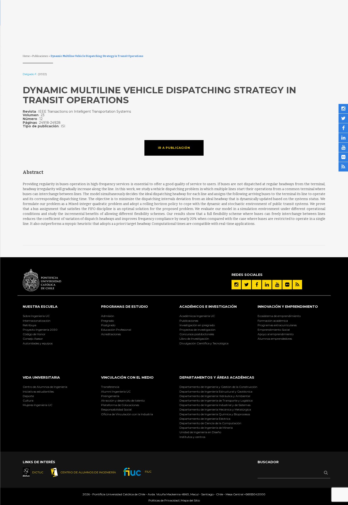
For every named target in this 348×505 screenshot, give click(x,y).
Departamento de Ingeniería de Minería (206, 427)
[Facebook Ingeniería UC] (256, 284)
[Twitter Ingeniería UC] (246, 284)
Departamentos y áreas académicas (216, 377)
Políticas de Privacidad (163, 500)
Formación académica (273, 320)
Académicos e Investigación (208, 306)
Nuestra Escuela (40, 306)
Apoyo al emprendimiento (276, 334)
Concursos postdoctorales (196, 334)
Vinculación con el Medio (127, 377)
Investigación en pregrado (197, 325)
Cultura (28, 400)
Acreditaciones (111, 334)
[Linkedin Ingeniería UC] (267, 284)
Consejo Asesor (33, 338)
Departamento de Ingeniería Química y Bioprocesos (214, 414)
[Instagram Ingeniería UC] (236, 284)
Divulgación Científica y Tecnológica (203, 343)
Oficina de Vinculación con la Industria (127, 414)
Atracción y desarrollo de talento (123, 400)
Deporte (28, 396)
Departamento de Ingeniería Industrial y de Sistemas (214, 405)
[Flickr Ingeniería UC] (287, 284)
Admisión (107, 316)
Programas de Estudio (124, 306)
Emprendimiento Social (274, 329)
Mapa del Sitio (190, 500)
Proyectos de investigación (197, 329)
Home (26, 56)
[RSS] (297, 284)
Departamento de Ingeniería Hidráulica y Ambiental (214, 396)
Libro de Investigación (194, 338)
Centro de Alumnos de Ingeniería (45, 387)
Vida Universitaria (41, 377)
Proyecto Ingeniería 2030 (40, 329)
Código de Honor (34, 334)
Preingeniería (110, 396)
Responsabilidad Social (116, 409)
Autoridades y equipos (38, 343)
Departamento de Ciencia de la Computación (210, 423)
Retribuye (29, 325)
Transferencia (110, 387)
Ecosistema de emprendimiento (279, 316)
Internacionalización (36, 320)
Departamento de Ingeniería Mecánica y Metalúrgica (215, 409)
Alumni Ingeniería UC (116, 391)
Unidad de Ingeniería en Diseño (200, 432)
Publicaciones (40, 56)
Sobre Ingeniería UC (36, 316)
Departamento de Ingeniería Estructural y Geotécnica (215, 391)
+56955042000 (254, 494)
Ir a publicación (174, 148)
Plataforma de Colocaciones (120, 405)
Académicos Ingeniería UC (197, 316)
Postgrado (108, 325)
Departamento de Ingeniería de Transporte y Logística (216, 400)
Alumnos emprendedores (275, 338)
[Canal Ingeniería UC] (277, 284)
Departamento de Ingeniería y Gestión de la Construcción (218, 387)
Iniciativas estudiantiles (38, 391)
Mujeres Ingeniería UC (37, 405)
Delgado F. (30, 74)
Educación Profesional (116, 329)
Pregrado (107, 320)
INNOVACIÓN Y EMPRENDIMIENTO (288, 306)
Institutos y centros (192, 437)
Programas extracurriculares (277, 325)
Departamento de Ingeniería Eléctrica (204, 418)
